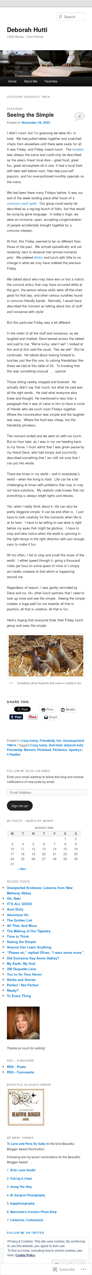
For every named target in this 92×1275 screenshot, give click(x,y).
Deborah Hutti (27, 29)
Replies (13, 754)
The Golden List (19, 920)
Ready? (13, 990)
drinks (38, 257)
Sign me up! (20, 805)
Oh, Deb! (14, 898)
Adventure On (18, 914)
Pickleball (44, 749)
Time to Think (18, 936)
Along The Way (21, 1186)
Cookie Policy (25, 1255)
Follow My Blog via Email (29, 771)
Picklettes (60, 749)
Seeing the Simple (30, 114)
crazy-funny (29, 740)
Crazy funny (38, 745)
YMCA (11, 745)
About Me (30, 81)
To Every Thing (19, 995)
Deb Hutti (55, 745)
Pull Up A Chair (21, 1178)
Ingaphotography (22, 1203)
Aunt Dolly (15, 909)
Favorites (51, 81)
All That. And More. (22, 925)
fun (58, 740)
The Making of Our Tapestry (29, 930)
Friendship (47, 740)
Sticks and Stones (21, 979)
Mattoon (30, 749)
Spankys (75, 749)
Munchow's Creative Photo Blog (33, 1211)
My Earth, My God (21, 963)
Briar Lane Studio (23, 1170)
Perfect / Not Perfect (22, 985)
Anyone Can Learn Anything (29, 947)
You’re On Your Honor (24, 974)
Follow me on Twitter (25, 1233)
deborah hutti (73, 745)
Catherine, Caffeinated (26, 1220)
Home (12, 81)
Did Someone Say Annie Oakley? (33, 958)
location (78, 149)
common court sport (22, 203)
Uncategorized (73, 740)
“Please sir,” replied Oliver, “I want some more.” (45, 952)
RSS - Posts (16, 1066)
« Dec (22, 868)
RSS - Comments (20, 1072)
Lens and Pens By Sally (28, 1143)
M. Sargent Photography (27, 1195)
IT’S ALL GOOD (19, 903)
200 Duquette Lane (21, 968)
